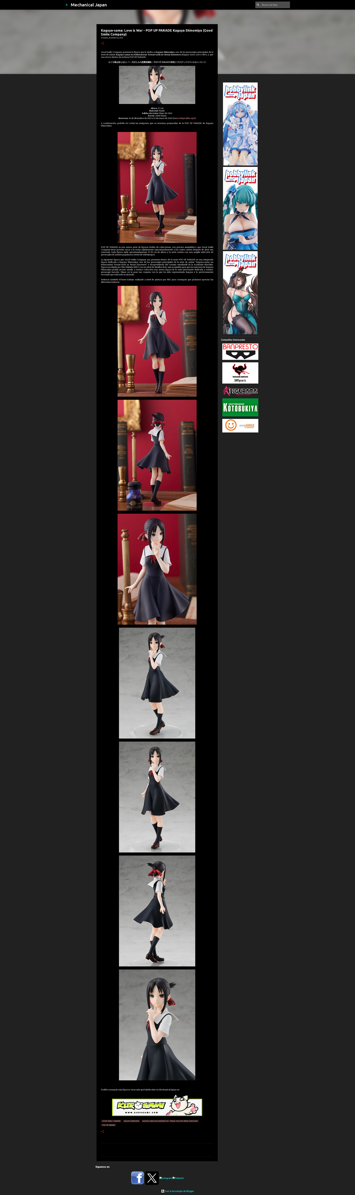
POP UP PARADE (108, 1125)
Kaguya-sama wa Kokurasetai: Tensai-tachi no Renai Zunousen (170, 1121)
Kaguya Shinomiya (131, 1121)
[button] (102, 43)
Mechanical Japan (89, 4)
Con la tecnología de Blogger (179, 1191)
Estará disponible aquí (184, 118)
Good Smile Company (111, 1121)
